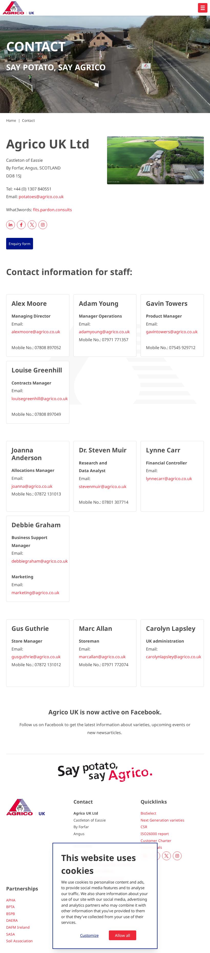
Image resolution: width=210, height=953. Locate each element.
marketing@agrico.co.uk (35, 592)
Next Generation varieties (162, 820)
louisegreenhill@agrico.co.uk (40, 398)
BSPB (10, 913)
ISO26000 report (155, 833)
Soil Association (19, 940)
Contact (28, 120)
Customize (89, 935)
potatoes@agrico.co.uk (41, 196)
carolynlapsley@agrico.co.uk (173, 657)
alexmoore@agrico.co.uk (36, 331)
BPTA (10, 906)
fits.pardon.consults (52, 209)
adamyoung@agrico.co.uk (104, 331)
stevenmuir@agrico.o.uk (103, 486)
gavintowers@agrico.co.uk (172, 331)
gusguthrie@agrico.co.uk (36, 657)
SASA (10, 934)
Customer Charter (156, 840)
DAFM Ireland (18, 927)
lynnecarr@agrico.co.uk (169, 478)
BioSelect (148, 813)
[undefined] (202, 8)
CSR (144, 826)
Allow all (122, 935)
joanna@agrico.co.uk (32, 486)
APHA (10, 900)
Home (11, 120)
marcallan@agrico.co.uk (102, 657)
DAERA (12, 920)
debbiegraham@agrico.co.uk (40, 561)
